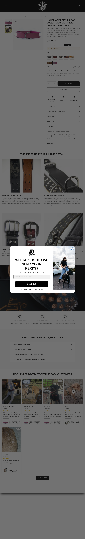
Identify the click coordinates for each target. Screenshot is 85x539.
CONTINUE (31, 284)
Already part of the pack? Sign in (32, 289)
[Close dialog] (72, 248)
